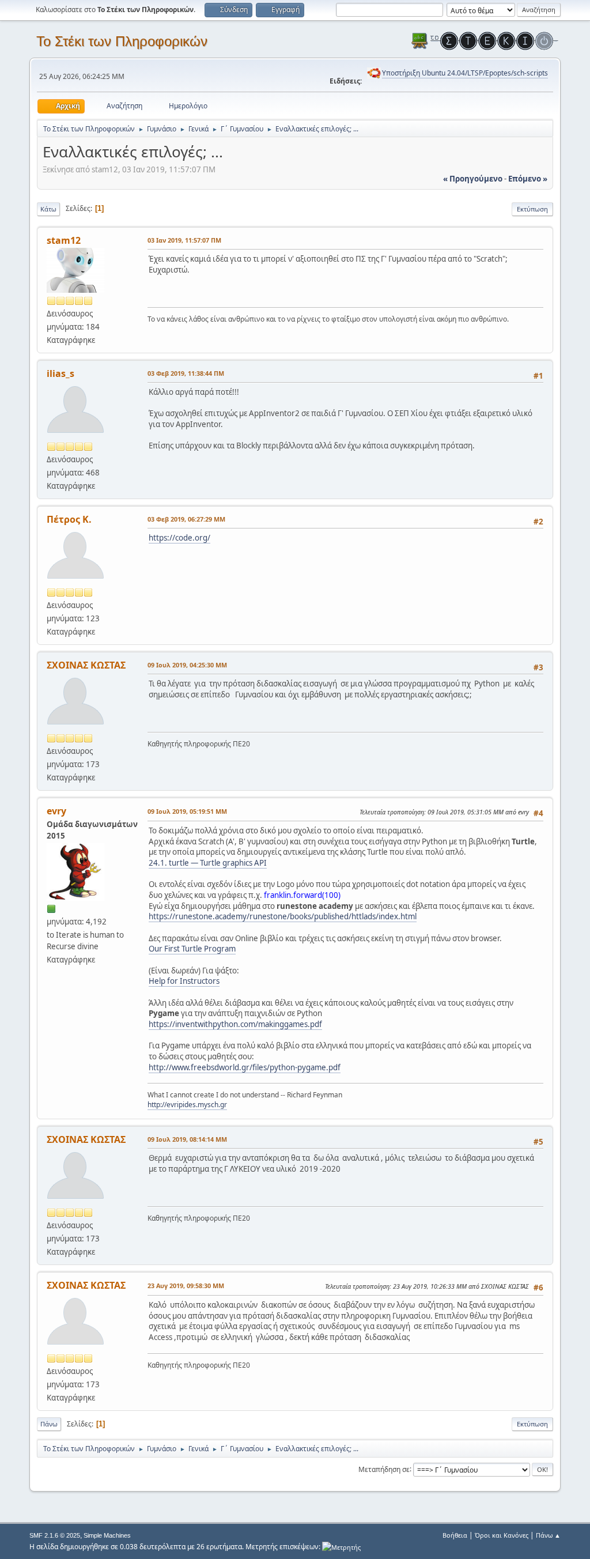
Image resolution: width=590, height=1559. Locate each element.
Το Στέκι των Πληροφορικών (121, 41)
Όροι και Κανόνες (501, 1535)
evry (56, 811)
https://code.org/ (179, 538)
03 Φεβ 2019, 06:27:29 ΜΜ (186, 519)
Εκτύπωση (532, 209)
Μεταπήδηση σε (384, 1469)
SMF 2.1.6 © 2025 (54, 1535)
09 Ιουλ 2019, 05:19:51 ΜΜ (187, 811)
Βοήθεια (454, 1535)
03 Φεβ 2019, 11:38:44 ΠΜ (186, 373)
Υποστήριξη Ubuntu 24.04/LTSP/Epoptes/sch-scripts (465, 73)
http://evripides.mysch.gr (187, 1104)
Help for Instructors (184, 981)
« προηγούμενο (472, 178)
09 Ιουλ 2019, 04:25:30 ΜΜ (187, 664)
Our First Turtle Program (192, 948)
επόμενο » (527, 178)
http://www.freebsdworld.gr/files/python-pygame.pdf (245, 1067)
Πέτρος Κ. (69, 519)
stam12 (64, 240)
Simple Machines (107, 1535)
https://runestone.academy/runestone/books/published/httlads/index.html (283, 916)
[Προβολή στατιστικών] (341, 1546)
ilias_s (60, 373)
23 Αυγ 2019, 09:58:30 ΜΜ (186, 1285)
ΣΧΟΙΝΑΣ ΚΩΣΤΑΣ (86, 665)
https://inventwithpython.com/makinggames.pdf (235, 1024)
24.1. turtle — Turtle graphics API (208, 863)
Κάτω (48, 209)
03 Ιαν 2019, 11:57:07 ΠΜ (184, 240)
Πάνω (49, 1424)
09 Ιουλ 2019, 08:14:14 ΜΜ (187, 1139)
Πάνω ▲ (548, 1535)
